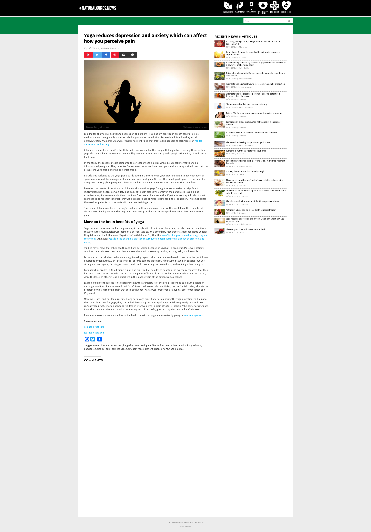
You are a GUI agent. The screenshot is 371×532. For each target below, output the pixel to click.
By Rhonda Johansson (244, 87)
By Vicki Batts (241, 57)
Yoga (165, 349)
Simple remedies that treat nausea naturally (246, 104)
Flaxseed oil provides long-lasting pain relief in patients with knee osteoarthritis (254, 181)
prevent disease (153, 349)
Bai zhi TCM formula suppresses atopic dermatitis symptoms (254, 113)
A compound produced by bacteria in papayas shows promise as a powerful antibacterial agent (256, 63)
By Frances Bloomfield (245, 107)
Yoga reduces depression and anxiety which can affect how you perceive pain (255, 220)
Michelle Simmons (110, 48)
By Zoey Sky (241, 174)
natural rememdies (94, 349)
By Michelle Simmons (244, 79)
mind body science (191, 345)
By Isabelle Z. (242, 154)
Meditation (158, 345)
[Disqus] (146, 400)
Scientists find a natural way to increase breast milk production (255, 84)
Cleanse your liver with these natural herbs (246, 229)
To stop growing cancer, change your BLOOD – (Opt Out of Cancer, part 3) (253, 42)
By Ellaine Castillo (243, 68)
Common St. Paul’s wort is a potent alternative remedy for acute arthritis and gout (256, 192)
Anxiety (105, 345)
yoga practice (176, 349)
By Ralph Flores (242, 196)
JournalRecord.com (94, 332)
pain (108, 349)
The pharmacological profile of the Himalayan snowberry (252, 201)
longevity (128, 345)
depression (116, 345)
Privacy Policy (185, 526)
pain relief (137, 349)
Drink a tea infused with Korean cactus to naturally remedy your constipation (255, 74)
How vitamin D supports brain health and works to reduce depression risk (253, 53)
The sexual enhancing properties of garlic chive (248, 142)
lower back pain (142, 345)
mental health (172, 345)
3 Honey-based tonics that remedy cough (245, 171)
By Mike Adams (242, 47)
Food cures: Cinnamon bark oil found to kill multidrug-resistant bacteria (255, 162)
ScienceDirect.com (94, 327)
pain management (121, 349)
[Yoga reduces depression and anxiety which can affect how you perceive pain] (97, 12)
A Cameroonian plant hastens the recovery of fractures (251, 132)
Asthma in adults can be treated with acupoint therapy (251, 210)
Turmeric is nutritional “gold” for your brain (246, 151)
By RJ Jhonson (241, 99)
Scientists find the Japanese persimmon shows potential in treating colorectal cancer (253, 95)
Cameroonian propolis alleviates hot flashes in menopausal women (253, 123)
